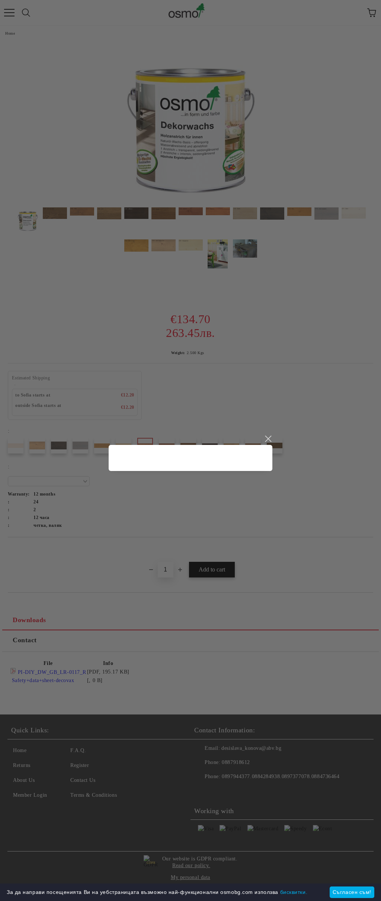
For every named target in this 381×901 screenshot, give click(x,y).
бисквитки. (294, 892)
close (267, 438)
